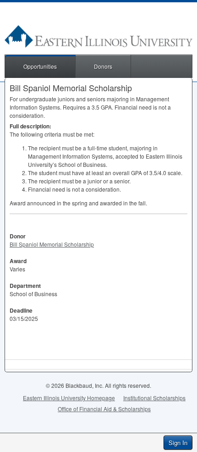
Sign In (178, 442)
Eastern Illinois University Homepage (69, 398)
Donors (103, 66)
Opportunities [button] (40, 66)
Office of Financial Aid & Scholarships (104, 409)
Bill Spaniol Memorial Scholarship (52, 244)
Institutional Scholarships (154, 398)
